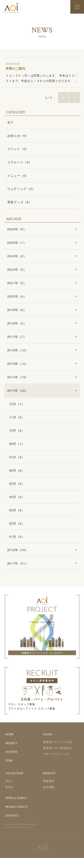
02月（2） (17, 523)
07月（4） (17, 457)
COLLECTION (14, 773)
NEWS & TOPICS (15, 798)
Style (8, 781)
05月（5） (17, 483)
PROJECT (11, 743)
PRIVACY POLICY (16, 807)
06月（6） (17, 470)
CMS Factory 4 (24, 827)
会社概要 (49, 787)
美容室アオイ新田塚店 (57, 748)
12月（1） (17, 404)
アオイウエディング (56, 754)
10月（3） (17, 430)
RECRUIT (49, 773)
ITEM (8, 761)
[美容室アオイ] (11, 8)
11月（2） (17, 417)
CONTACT (12, 815)
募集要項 (49, 781)
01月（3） (17, 536)
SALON (47, 734)
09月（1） (17, 443)
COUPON (11, 752)
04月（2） (17, 497)
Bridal (9, 787)
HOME (9, 734)
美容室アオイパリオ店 (57, 742)
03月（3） (17, 510)
